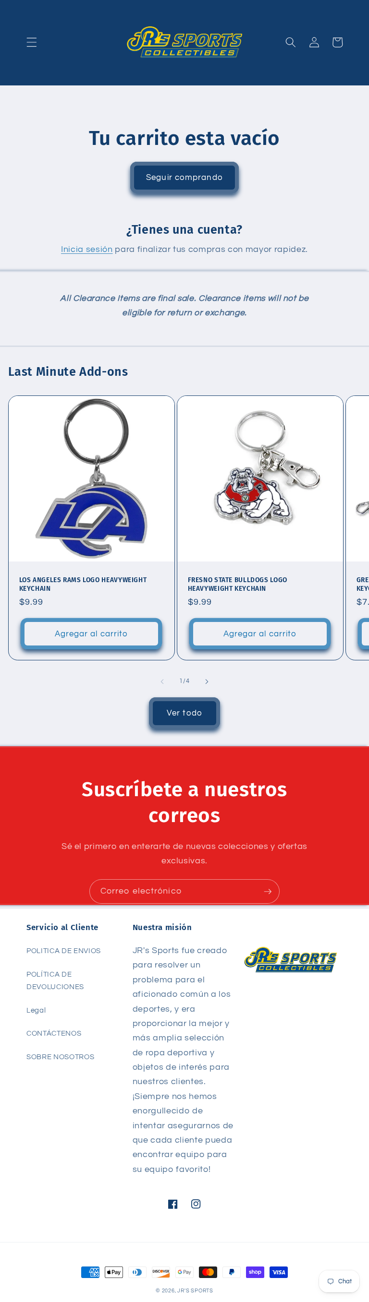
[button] (31, 42)
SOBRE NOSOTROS (60, 1057)
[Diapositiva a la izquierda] (162, 681)
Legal (36, 1010)
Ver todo (184, 713)
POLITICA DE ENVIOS (63, 951)
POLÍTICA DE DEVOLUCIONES (55, 980)
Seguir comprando (184, 177)
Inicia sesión (87, 249)
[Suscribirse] (267, 891)
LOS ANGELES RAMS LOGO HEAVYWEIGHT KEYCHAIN (83, 584)
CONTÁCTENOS (53, 1033)
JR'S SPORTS (195, 1290)
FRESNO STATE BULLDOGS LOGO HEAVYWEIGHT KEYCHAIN (237, 584)
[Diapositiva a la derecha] (206, 681)
